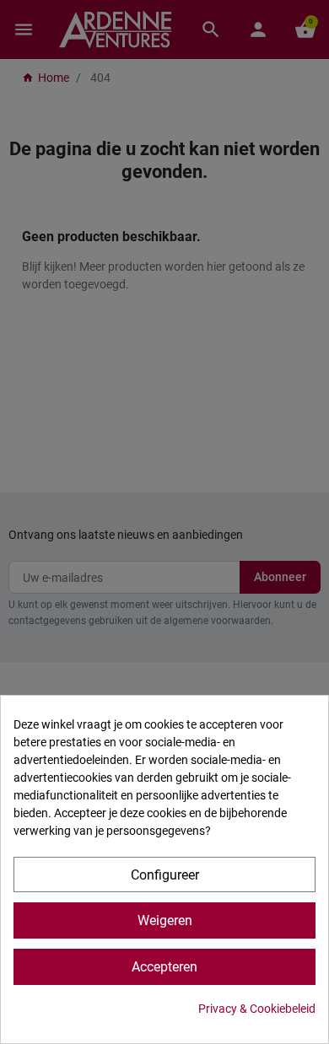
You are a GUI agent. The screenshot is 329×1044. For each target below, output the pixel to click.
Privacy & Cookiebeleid (257, 1008)
